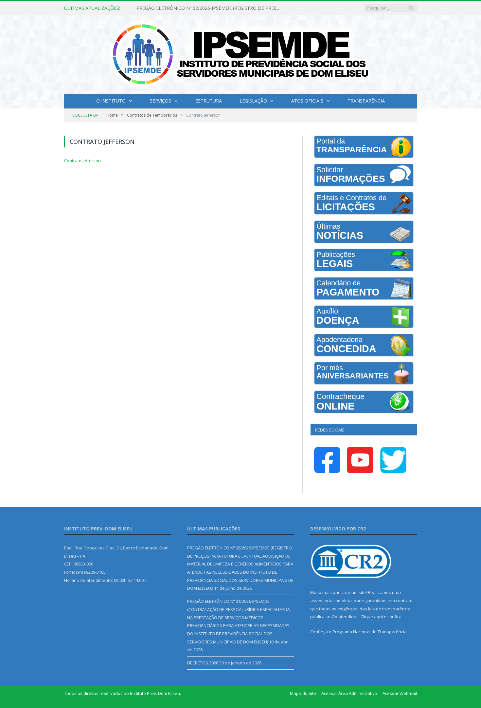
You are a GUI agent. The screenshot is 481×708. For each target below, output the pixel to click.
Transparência (366, 101)
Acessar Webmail (400, 693)
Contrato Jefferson (82, 160)
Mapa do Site (303, 693)
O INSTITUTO (111, 101)
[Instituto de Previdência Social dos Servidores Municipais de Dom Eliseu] (240, 53)
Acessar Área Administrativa (349, 693)
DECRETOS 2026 (202, 663)
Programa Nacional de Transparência (369, 632)
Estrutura (208, 101)
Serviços (160, 101)
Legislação (253, 101)
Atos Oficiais (307, 101)
